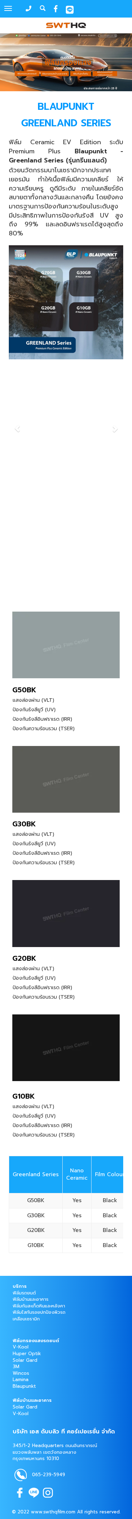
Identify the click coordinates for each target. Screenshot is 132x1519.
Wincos (21, 1373)
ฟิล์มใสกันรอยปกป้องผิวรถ (39, 1312)
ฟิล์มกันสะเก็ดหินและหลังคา (39, 1306)
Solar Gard (25, 1360)
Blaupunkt (24, 1386)
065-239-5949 (48, 1474)
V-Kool (21, 1347)
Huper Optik (27, 1353)
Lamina (21, 1379)
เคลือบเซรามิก (26, 1318)
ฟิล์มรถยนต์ (24, 1293)
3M (16, 1366)
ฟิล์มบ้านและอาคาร (31, 1299)
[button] (17, 425)
